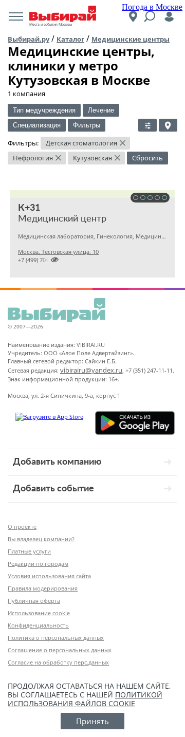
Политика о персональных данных (56, 637)
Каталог (70, 39)
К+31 (29, 208)
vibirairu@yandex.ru (91, 370)
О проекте (22, 526)
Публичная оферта (34, 600)
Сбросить (147, 157)
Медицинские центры (130, 39)
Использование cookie (39, 613)
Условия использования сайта (49, 576)
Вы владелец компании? (41, 539)
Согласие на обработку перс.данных (58, 662)
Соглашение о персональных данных (60, 650)
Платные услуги (29, 551)
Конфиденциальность (38, 625)
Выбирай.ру (28, 39)
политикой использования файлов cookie (85, 699)
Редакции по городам (38, 563)
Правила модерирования (43, 588)
